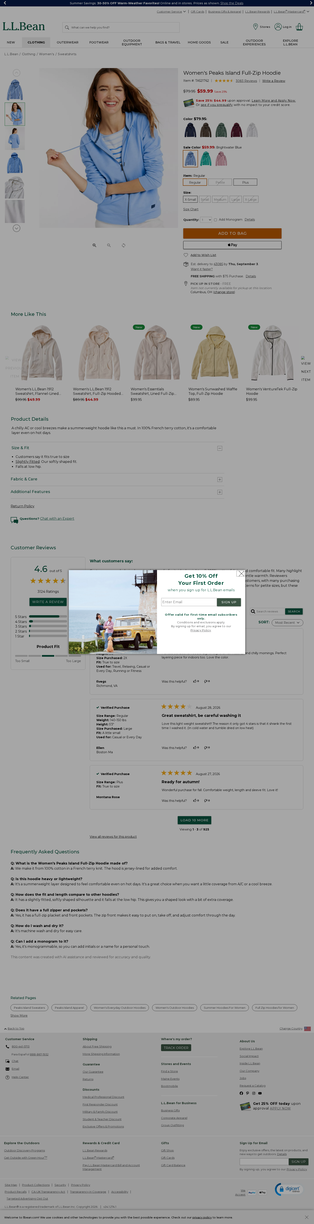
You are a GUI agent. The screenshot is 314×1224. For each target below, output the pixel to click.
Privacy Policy (201, 630)
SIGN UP (229, 602)
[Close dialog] (240, 573)
